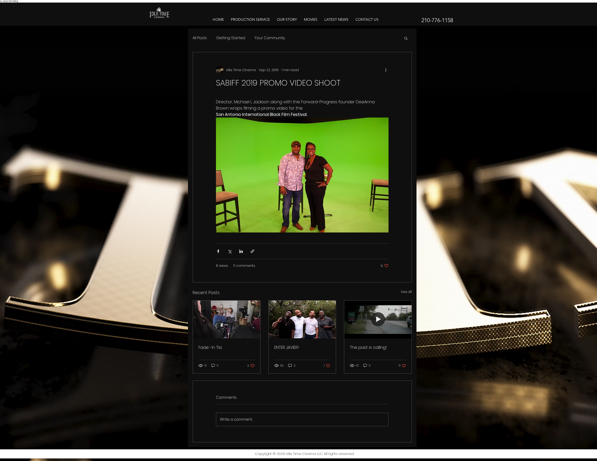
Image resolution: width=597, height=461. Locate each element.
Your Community (269, 38)
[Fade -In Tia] (226, 319)
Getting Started (230, 38)
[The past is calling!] (378, 319)
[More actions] (386, 70)
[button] (406, 38)
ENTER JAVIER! (286, 347)
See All (406, 291)
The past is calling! (368, 347)
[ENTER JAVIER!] (302, 319)
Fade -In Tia (210, 347)
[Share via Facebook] (218, 251)
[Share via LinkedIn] (241, 251)
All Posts (200, 38)
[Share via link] (252, 251)
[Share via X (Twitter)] (229, 251)
